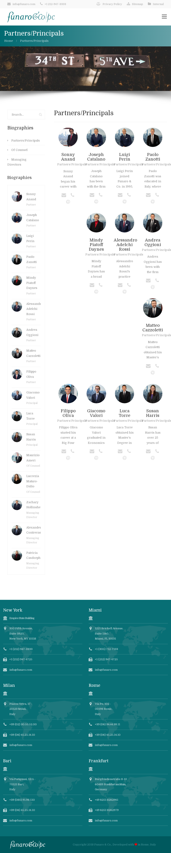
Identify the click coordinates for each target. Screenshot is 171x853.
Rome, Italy (148, 844)
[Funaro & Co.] (31, 16)
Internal (158, 4)
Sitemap (137, 4)
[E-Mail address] (63, 195)
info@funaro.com (24, 4)
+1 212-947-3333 (55, 4)
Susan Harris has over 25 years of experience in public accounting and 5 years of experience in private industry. (152, 436)
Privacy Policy (112, 4)
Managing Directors (16, 162)
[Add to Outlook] (68, 202)
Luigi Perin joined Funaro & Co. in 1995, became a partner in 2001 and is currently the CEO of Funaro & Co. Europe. (124, 179)
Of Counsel (19, 150)
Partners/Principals (25, 140)
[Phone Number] (72, 195)
